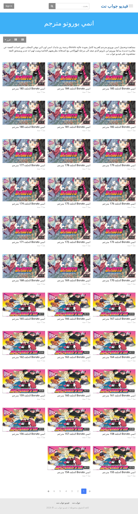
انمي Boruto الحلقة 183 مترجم (28, 88)
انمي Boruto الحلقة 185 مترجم (118, 88)
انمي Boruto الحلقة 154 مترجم (73, 472)
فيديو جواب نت (114, 6)
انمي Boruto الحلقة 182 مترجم (118, 126)
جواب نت (76, 503)
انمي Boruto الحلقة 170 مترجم (118, 280)
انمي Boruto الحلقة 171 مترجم (28, 242)
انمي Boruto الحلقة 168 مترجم (28, 280)
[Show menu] (130, 6)
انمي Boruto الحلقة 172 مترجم (73, 242)
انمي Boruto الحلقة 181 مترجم (73, 126)
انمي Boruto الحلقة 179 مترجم (118, 165)
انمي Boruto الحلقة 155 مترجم (118, 472)
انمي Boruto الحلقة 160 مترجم (73, 395)
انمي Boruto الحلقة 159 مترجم (28, 395)
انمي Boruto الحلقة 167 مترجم (118, 318)
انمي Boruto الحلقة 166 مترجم (73, 318)
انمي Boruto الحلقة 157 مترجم (73, 433)
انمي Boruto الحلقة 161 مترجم (118, 395)
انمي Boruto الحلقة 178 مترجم (73, 165)
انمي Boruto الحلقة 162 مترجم (28, 357)
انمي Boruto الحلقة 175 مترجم (73, 203)
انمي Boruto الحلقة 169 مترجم (73, 280)
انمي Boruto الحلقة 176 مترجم (118, 203)
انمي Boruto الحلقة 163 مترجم (73, 357)
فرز (8, 39)
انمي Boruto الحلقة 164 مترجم (118, 357)
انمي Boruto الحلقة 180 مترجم (28, 126)
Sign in (9, 6)
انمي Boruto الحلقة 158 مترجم (118, 433)
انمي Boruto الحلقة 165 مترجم (28, 318)
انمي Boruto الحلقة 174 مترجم (28, 203)
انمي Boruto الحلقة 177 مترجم (28, 165)
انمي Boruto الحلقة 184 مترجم (73, 88)
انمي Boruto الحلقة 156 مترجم (28, 433)
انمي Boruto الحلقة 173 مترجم (118, 242)
